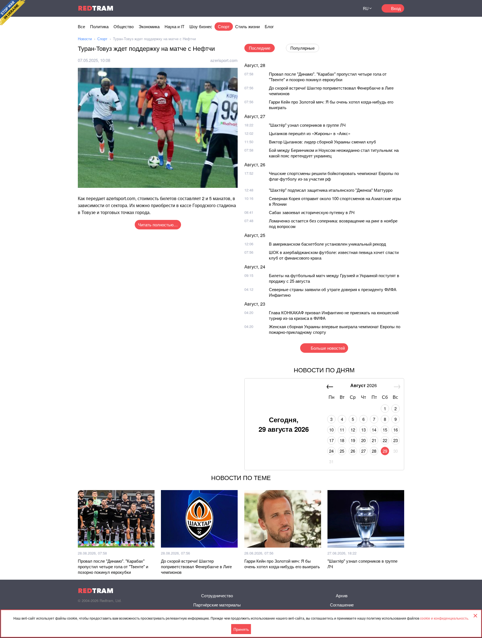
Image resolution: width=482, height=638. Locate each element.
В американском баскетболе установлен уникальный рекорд (327, 244)
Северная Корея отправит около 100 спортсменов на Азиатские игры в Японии (335, 201)
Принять (241, 629)
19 (353, 440)
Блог (269, 26)
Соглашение (342, 605)
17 (331, 440)
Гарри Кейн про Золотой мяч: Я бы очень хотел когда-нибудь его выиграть (331, 104)
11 (342, 430)
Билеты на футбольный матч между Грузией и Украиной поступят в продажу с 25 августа (334, 278)
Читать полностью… (158, 224)
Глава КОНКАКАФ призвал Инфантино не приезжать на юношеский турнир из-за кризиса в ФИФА (334, 315)
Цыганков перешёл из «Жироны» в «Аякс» (309, 133)
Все (81, 26)
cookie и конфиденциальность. (444, 618)
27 (363, 451)
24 (331, 451)
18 (342, 440)
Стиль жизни (247, 26)
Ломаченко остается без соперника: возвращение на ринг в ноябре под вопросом (333, 223)
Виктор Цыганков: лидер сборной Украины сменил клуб (322, 142)
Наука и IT (174, 26)
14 (374, 430)
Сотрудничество (217, 595)
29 (385, 451)
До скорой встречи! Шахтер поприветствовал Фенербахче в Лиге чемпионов (331, 90)
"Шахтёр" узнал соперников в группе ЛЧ (307, 125)
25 (342, 451)
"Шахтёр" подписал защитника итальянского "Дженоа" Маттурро (330, 190)
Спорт (224, 26)
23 (395, 440)
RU (365, 8)
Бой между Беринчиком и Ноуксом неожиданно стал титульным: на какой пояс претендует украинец (334, 153)
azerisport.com (224, 60)
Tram (96, 8)
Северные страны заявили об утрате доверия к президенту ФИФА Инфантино (332, 292)
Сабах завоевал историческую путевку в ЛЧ (312, 212)
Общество (124, 26)
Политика (99, 26)
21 (374, 440)
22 (385, 440)
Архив (342, 595)
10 (331, 430)
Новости (85, 38)
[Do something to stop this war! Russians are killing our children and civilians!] (12, 12)
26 (353, 451)
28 (374, 451)
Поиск (347, 8)
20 (363, 440)
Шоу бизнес (200, 26)
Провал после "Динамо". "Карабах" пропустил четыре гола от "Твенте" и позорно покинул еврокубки (328, 76)
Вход (396, 8)
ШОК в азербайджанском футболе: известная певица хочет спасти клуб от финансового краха (334, 255)
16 (395, 430)
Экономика (149, 26)
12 (353, 430)
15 (385, 430)
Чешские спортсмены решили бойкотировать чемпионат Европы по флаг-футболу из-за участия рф (334, 176)
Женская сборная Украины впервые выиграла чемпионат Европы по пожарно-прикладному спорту (334, 329)
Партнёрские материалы (217, 605)
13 (363, 430)
